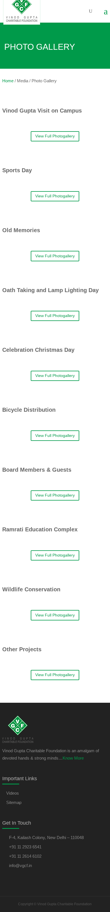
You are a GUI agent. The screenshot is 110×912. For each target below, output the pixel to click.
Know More (73, 758)
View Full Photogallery (55, 136)
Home (8, 80)
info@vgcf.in (20, 865)
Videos (12, 793)
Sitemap (13, 802)
